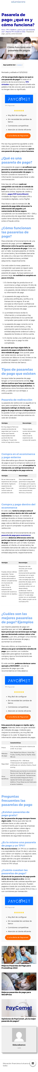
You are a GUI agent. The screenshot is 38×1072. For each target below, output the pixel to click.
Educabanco (19, 1045)
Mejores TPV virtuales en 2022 (15, 32)
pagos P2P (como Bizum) (18, 194)
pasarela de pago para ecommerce (16, 535)
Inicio (3, 30)
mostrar (19, 65)
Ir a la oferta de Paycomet (17, 136)
